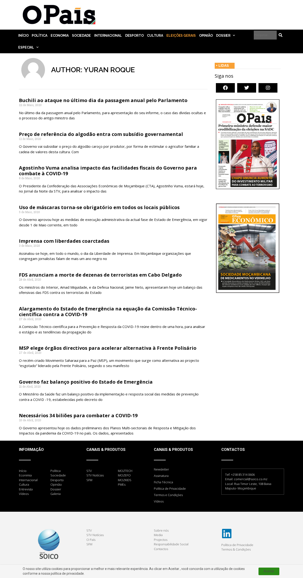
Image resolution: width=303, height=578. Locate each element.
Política (39, 35)
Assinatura (161, 476)
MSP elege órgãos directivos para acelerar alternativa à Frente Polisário (107, 348)
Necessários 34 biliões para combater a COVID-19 (78, 415)
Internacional (108, 35)
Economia (60, 35)
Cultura (155, 35)
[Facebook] (225, 88)
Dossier (223, 35)
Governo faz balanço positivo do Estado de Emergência (86, 382)
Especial (26, 47)
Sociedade (81, 35)
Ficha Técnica (163, 482)
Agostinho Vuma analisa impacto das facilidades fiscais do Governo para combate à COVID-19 (108, 171)
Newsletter (161, 469)
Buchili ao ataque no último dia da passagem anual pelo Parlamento (103, 100)
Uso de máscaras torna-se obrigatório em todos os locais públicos (99, 207)
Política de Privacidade (170, 488)
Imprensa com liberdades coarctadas (64, 241)
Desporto (134, 35)
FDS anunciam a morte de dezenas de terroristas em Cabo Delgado (100, 275)
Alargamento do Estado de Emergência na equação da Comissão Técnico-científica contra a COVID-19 (108, 311)
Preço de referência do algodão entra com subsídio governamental (101, 134)
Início (23, 35)
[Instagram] (267, 88)
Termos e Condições (168, 495)
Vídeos (159, 501)
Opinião (206, 35)
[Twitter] (246, 88)
